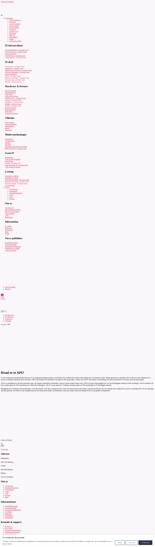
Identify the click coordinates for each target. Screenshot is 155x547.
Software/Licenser (15, 41)
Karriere (12, 199)
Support (7, 289)
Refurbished (13, 37)
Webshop (8, 321)
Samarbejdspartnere (15, 193)
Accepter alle (145, 542)
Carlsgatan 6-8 (6, 475)
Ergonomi (12, 33)
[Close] (153, 535)
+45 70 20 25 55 (9, 444)
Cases (11, 195)
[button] (77, 312)
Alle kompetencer (15, 20)
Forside (3, 324)
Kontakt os (8, 319)
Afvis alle (132, 542)
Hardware (12, 22)
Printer (11, 39)
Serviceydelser (14, 26)
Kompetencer (9, 315)
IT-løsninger (9, 18)
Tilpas (120, 542)
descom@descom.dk (12, 446)
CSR (11, 197)
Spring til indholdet (7, 2)
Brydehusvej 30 (6, 460)
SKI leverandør (10, 287)
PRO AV (12, 35)
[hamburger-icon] (2, 15)
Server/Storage (14, 28)
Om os (7, 187)
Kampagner (13, 191)
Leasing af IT (13, 31)
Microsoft (12, 30)
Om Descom (13, 189)
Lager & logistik (14, 24)
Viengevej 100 (6, 468)
